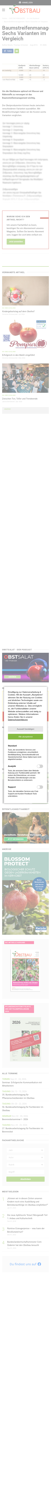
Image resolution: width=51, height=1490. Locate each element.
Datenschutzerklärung (18, 720)
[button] (25, 729)
